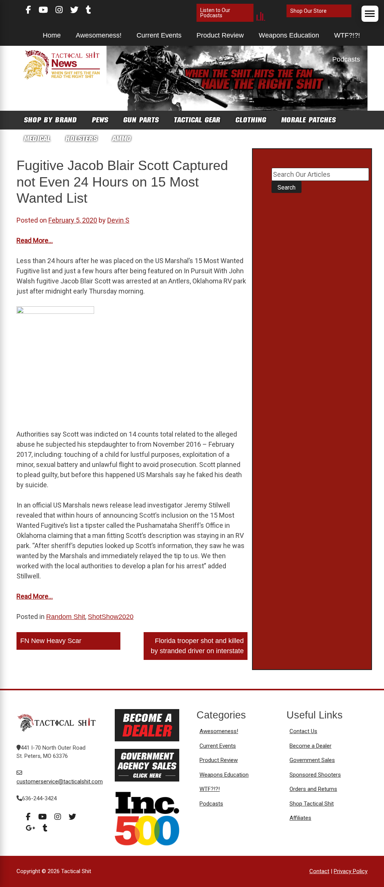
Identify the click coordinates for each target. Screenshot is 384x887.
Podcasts (346, 59)
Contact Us (303, 731)
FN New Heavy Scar (50, 641)
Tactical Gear (197, 120)
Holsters (81, 138)
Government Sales (312, 760)
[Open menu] (370, 14)
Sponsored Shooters (315, 774)
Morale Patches (308, 120)
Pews (100, 120)
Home (52, 35)
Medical (37, 138)
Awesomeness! (99, 35)
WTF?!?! (347, 35)
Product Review (220, 35)
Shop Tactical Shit (312, 803)
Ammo (122, 138)
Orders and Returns (313, 789)
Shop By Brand (50, 120)
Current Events (159, 35)
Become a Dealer (311, 745)
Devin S (118, 220)
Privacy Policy (351, 871)
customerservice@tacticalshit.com (59, 781)
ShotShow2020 (111, 616)
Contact (319, 871)
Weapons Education (289, 35)
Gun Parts (141, 120)
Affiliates (300, 818)
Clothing (251, 120)
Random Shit (65, 616)
